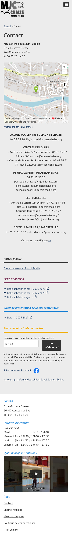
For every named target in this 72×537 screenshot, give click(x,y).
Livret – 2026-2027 (17, 317)
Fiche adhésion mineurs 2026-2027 (26, 288)
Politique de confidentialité (19, 523)
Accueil (7, 26)
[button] (66, 4)
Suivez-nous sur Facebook (17, 370)
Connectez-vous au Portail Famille (22, 268)
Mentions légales (14, 516)
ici (49, 240)
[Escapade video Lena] (36, 474)
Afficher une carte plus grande (18, 126)
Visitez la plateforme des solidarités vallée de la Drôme (34, 379)
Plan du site (11, 529)
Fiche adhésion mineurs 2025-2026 (26, 293)
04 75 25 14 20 (18, 414)
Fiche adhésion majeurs (20, 297)
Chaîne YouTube (13, 509)
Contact (8, 503)
